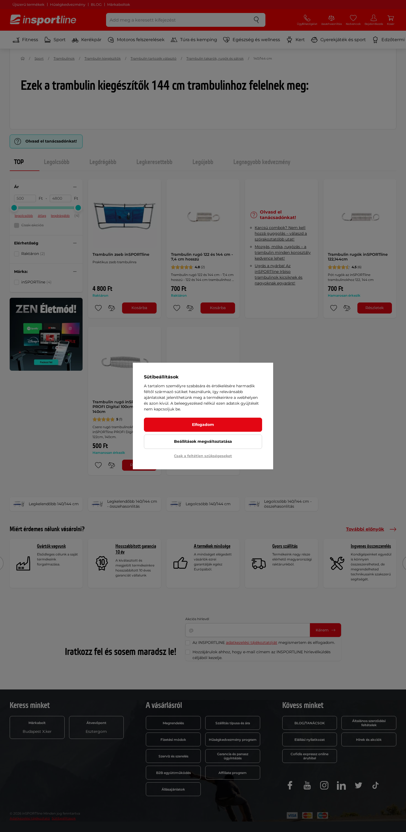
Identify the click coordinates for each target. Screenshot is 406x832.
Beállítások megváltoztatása (203, 441)
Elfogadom (203, 424)
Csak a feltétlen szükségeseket (203, 456)
